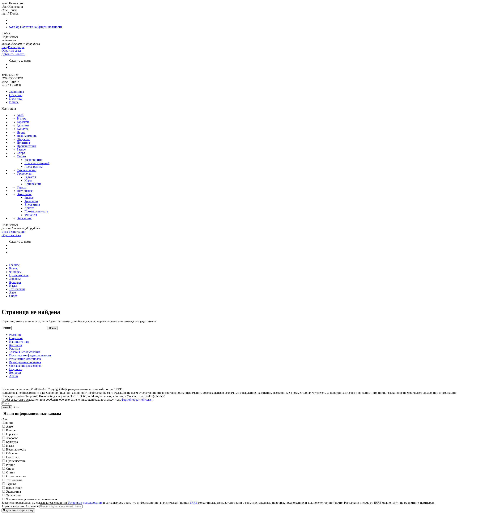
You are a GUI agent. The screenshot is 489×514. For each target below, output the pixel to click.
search (7, 407)
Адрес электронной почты (20, 506)
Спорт (21, 153)
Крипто (29, 208)
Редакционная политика (25, 362)
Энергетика (32, 204)
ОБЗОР (14, 74)
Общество (15, 95)
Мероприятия (33, 159)
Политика (15, 98)
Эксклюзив (24, 218)
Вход (5, 47)
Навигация (16, 3)
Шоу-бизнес (24, 190)
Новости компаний (36, 163)
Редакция (15, 334)
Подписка (15, 369)
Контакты (15, 345)
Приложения (32, 183)
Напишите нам (19, 341)
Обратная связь (11, 50)
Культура (22, 128)
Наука (21, 132)
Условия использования (24, 352)
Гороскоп (23, 122)
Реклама (14, 348)
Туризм (21, 187)
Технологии (24, 173)
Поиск (12, 10)
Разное (21, 149)
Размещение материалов (25, 358)
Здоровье (23, 125)
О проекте (16, 338)
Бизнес (28, 197)
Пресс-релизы (33, 166)
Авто (20, 115)
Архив (13, 376)
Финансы (30, 214)
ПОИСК (13, 81)
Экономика (16, 91)
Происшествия (26, 146)
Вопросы (15, 372)
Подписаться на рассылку (18, 510)
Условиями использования (85, 502)
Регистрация (16, 47)
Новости (7, 422)
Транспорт (31, 201)
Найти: (6, 327)
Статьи (21, 156)
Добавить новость (13, 54)
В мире (14, 102)
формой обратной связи (136, 399)
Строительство (26, 170)
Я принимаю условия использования (31, 499)
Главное (14, 265)
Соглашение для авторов (25, 365)
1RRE (194, 502)
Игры (28, 180)
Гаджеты (30, 177)
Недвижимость (26, 135)
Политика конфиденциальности (30, 355)
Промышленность (36, 211)
